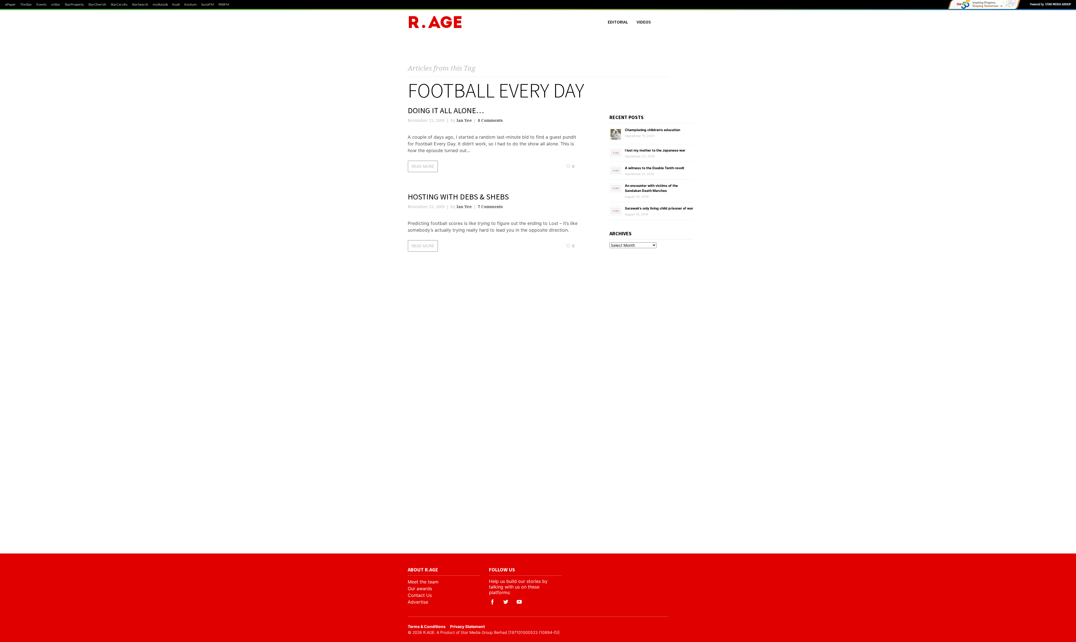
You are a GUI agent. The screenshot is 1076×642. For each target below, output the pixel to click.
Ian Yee (464, 120)
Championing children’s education (652, 130)
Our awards (420, 588)
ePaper (10, 4)
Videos (644, 22)
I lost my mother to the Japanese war (655, 150)
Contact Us (420, 595)
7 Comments (490, 206)
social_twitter (505, 602)
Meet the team (423, 582)
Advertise (418, 602)
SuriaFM (207, 4)
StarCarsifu (119, 4)
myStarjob (160, 4)
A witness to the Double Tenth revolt (654, 168)
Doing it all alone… (446, 110)
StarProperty (74, 4)
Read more (423, 166)
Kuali (176, 4)
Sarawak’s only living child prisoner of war (659, 208)
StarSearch (140, 4)
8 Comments (490, 120)
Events (41, 4)
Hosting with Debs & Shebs (458, 197)
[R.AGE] (435, 22)
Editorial (618, 22)
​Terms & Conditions (427, 626)
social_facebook (492, 602)
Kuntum (190, 4)
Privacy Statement (467, 626)
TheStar (26, 4)
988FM (223, 4)
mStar (55, 4)
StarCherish (97, 4)
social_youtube (519, 602)
